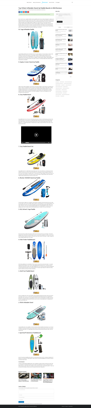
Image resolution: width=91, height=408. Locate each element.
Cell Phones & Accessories (59, 83)
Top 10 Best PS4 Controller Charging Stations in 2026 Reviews (60, 49)
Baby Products (29, 2)
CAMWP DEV (35, 406)
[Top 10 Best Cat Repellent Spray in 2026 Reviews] (70, 54)
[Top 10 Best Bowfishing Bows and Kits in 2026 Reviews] (70, 64)
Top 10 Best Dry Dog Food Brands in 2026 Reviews (60, 44)
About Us (66, 406)
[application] (36, 135)
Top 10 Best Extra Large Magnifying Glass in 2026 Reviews (60, 40)
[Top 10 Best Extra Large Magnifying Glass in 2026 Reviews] (70, 40)
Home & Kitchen (51, 2)
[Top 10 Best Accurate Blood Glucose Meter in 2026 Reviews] (70, 35)
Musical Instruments (58, 91)
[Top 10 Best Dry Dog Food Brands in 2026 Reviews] (70, 44)
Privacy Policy (71, 406)
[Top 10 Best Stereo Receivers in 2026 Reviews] (70, 68)
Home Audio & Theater (59, 88)
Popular (60, 27)
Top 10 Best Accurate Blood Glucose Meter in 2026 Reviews (60, 35)
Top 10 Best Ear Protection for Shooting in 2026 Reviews (61, 72)
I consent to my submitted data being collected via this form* (64, 20)
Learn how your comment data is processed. (35, 403)
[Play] (22, 142)
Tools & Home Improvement (65, 94)
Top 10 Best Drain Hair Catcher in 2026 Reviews (61, 30)
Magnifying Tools (64, 89)
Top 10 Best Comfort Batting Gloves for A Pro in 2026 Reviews (48, 381)
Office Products (65, 91)
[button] (36, 135)
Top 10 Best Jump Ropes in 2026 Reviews (23, 380)
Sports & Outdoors (24, 9)
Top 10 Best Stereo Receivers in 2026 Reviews (60, 68)
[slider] (35, 142)
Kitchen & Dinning (58, 89)
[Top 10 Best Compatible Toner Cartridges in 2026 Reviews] (70, 59)
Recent (68, 27)
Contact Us (63, 406)
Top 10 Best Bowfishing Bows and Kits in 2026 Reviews (61, 64)
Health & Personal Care (59, 86)
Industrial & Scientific (66, 88)
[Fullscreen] (50, 142)
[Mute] (48, 142)
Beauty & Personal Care (37, 2)
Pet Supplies (58, 2)
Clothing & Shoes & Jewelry (67, 83)
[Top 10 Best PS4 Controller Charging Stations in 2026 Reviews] (70, 49)
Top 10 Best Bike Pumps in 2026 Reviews (36, 380)
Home (20, 9)
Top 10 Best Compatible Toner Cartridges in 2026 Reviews (59, 59)
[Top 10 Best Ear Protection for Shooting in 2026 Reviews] (70, 72)
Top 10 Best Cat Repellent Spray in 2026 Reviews (61, 54)
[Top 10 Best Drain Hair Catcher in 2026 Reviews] (70, 30)
